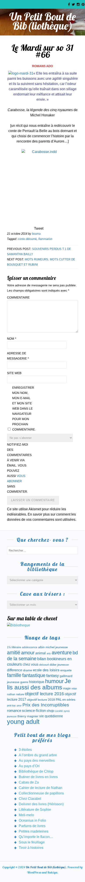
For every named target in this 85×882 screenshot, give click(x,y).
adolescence (29, 647)
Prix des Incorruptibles (45, 704)
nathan (11, 694)
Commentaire (18, 297)
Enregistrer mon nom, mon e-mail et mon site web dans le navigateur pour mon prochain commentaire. (23, 408)
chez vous (30, 664)
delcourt (44, 664)
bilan (41, 658)
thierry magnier (27, 716)
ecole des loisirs (46, 670)
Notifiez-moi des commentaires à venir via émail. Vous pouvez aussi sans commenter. (18, 468)
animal (40, 653)
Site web (14, 373)
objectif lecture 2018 (41, 699)
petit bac (11, 705)
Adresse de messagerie (18, 355)
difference (14, 670)
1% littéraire (14, 647)
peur (19, 705)
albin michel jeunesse (53, 647)
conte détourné (27, 239)
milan (74, 688)
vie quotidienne (51, 716)
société (59, 711)
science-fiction (34, 711)
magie (67, 688)
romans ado (42, 66)
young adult (23, 721)
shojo (50, 710)
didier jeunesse (59, 664)
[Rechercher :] (42, 550)
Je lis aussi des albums (39, 684)
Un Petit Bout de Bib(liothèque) (42, 21)
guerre (24, 682)
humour (54, 681)
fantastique (33, 675)
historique (36, 682)
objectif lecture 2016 (44, 693)
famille (14, 675)
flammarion (45, 239)
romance (14, 711)
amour (27, 652)
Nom (11, 338)
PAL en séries (65, 699)
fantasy (52, 675)
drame (27, 670)
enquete (66, 670)
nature (20, 694)
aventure (62, 652)
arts (49, 653)
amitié (13, 652)
